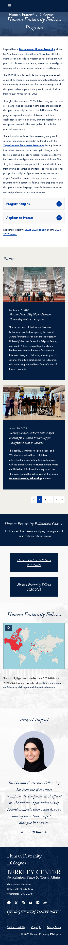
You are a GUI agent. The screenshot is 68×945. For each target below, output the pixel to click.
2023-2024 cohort (35, 229)
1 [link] (39, 499)
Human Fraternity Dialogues (31, 15)
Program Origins (18, 204)
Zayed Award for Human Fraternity (23, 145)
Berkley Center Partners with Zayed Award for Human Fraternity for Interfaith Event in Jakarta (31, 438)
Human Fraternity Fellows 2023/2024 (34, 563)
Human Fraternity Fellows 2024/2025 (34, 587)
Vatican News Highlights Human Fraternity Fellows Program (30, 317)
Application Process (19, 217)
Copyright (36, 927)
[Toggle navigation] (9, 6)
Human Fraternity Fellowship (25, 478)
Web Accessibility (16, 927)
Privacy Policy (54, 927)
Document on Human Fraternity (37, 49)
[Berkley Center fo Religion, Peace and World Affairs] (34, 874)
